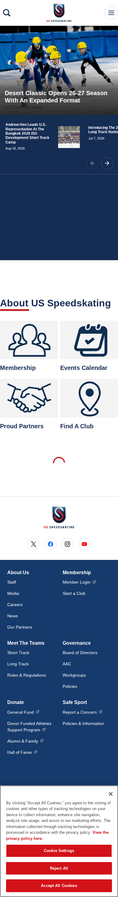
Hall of (22, 752)
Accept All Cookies (59, 885)
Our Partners (19, 627)
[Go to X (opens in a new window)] (34, 544)
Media (13, 593)
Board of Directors (80, 652)
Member (79, 582)
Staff (11, 582)
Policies (70, 686)
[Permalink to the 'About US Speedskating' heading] (115, 303)
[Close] (110, 794)
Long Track (18, 663)
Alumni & (25, 740)
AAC (67, 663)
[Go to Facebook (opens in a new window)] (50, 544)
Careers (15, 604)
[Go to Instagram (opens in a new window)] (67, 544)
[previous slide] (93, 163)
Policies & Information (83, 723)
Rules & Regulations (26, 675)
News (12, 615)
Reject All (59, 868)
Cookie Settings (59, 850)
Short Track (18, 652)
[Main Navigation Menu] (111, 12)
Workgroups (74, 675)
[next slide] (107, 163)
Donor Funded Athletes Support (31, 726)
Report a (82, 712)
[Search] (6, 12)
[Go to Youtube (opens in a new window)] (84, 544)
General (23, 712)
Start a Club (74, 593)
